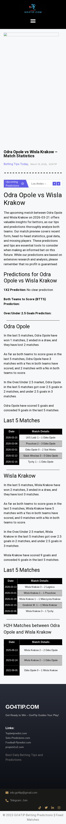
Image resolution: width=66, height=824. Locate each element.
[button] (33, 21)
